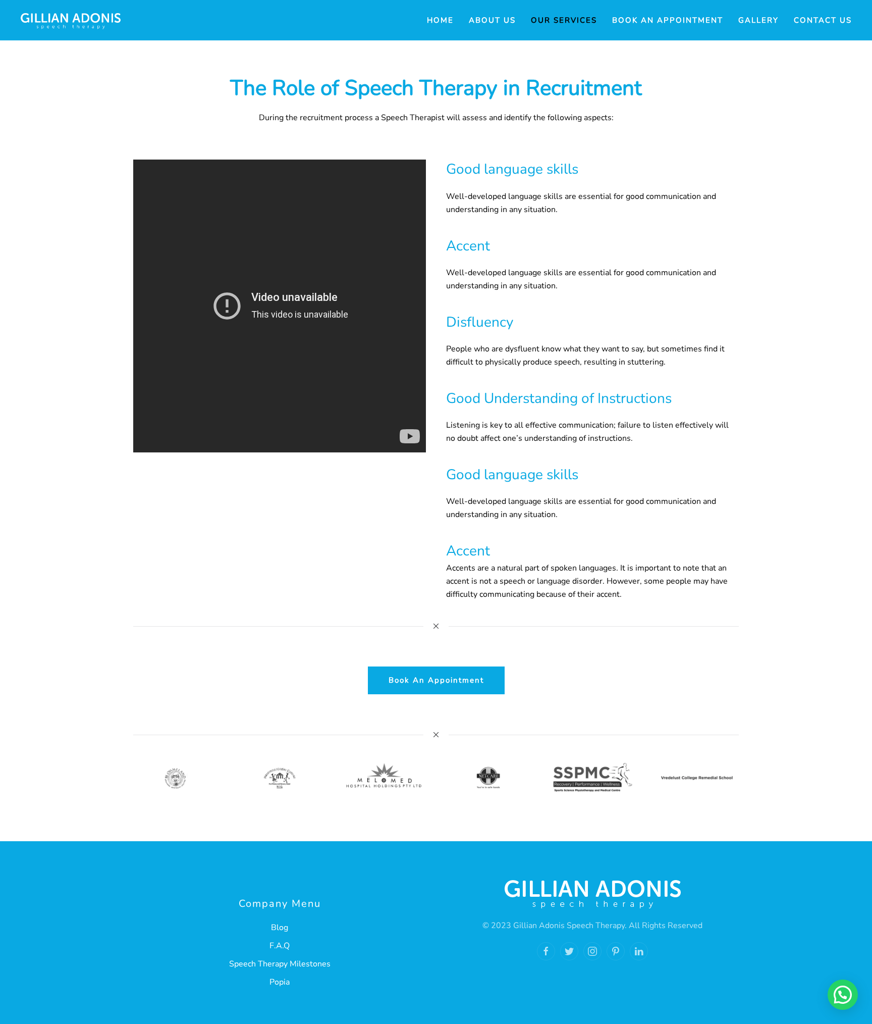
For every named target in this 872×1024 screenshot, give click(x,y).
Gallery (758, 20)
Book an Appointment (667, 20)
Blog (279, 927)
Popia (279, 982)
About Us (492, 20)
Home (440, 20)
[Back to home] (70, 20)
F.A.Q (279, 945)
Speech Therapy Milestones (280, 963)
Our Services (564, 20)
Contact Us (823, 20)
